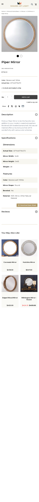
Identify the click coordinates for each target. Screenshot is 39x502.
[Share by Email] (23, 106)
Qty (3, 97)
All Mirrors (30, 11)
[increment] (11, 96)
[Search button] (32, 4)
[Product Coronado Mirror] (10, 247)
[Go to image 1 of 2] (18, 56)
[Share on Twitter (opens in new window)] (12, 106)
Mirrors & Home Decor (13, 11)
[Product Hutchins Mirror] (28, 247)
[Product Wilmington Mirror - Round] (28, 283)
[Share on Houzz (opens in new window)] (19, 106)
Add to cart (26, 97)
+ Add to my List (31, 102)
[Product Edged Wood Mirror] (10, 283)
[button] (19, 34)
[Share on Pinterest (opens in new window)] (16, 106)
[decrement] (11, 98)
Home (3, 11)
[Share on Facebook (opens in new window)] (8, 106)
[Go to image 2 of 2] (21, 56)
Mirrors (23, 11)
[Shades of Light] (19, 4)
